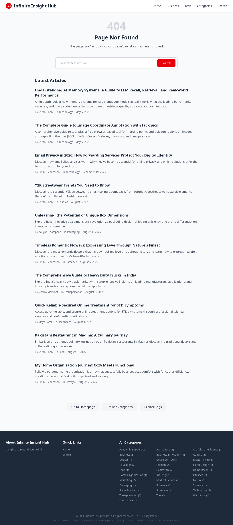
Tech (188, 6)
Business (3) (126, 454)
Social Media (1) (129, 490)
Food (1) (124, 470)
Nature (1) (199, 480)
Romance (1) (163, 485)
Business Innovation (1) (170, 454)
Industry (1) (163, 475)
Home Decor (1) (202, 470)
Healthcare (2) (164, 470)
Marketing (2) (127, 480)
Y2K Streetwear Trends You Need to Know (72, 185)
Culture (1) (199, 454)
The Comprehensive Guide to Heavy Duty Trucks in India (85, 275)
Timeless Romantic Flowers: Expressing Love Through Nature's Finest (97, 245)
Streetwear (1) (164, 490)
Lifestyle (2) (200, 475)
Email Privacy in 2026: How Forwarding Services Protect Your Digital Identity (103, 155)
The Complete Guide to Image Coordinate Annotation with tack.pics (96, 125)
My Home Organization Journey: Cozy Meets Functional (84, 365)
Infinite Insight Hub (35, 6)
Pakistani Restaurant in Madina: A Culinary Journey (81, 335)
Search (222, 6)
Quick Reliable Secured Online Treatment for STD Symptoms (89, 305)
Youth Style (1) (128, 500)
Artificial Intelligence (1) (207, 449)
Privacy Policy (149, 516)
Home (157, 6)
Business (173, 6)
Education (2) (127, 464)
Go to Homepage (83, 407)
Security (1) (200, 485)
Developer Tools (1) (167, 459)
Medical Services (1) (168, 480)
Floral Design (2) (203, 464)
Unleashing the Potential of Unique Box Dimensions (82, 215)
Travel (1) (161, 495)
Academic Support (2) (132, 449)
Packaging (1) (127, 485)
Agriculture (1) (165, 449)
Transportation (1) (130, 495)
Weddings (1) (201, 495)
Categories (204, 6)
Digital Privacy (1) (203, 459)
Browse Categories (120, 407)
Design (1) (125, 459)
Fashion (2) (162, 464)
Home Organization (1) (133, 475)
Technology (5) (202, 490)
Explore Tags (153, 407)
